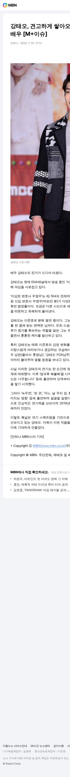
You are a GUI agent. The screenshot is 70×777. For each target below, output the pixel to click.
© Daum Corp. (12, 763)
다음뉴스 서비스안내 (15, 745)
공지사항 (58, 745)
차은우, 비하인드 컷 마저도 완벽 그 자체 (41, 479)
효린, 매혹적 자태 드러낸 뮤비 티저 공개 (41, 484)
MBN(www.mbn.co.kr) (49, 446)
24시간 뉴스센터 (40, 745)
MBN (12, 5)
